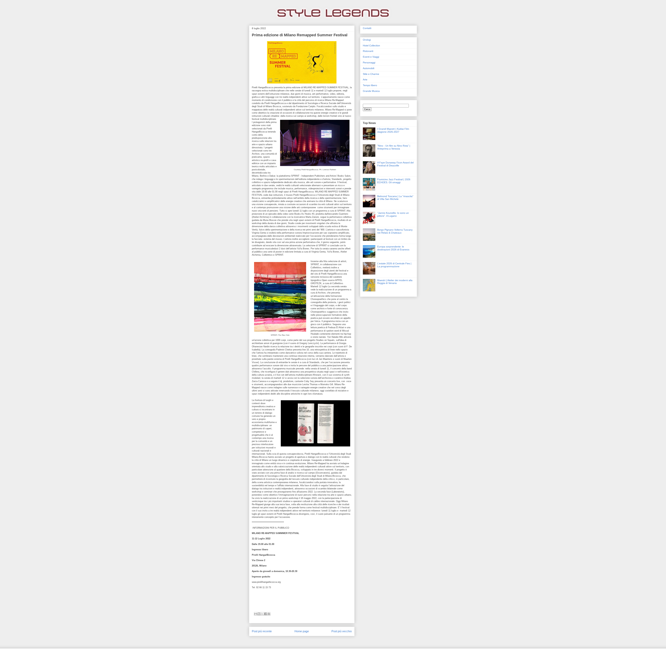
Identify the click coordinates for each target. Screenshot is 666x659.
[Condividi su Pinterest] (269, 614)
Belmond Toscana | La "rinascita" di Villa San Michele (395, 198)
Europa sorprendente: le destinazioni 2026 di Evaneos (393, 248)
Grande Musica (371, 91)
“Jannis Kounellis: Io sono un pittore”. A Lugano (393, 214)
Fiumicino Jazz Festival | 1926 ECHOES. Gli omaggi (393, 181)
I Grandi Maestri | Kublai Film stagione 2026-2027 (393, 130)
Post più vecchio (341, 631)
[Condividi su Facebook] (265, 614)
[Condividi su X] (262, 614)
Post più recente (262, 631)
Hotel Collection (371, 45)
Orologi (367, 39)
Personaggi (369, 62)
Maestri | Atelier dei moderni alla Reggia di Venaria (394, 282)
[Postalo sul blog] (259, 614)
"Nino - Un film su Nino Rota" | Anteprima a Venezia (393, 147)
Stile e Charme (371, 74)
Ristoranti (368, 51)
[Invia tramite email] (255, 614)
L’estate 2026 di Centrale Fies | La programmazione (394, 265)
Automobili (368, 68)
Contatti (367, 28)
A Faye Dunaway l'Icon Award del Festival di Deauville (395, 164)
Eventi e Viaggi (371, 56)
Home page (301, 631)
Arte (365, 79)
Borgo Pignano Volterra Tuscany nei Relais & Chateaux (395, 231)
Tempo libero (370, 85)
